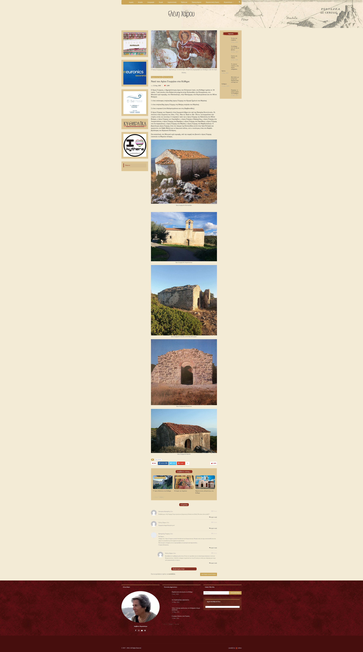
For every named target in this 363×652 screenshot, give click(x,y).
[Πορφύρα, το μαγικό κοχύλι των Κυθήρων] (226, 92)
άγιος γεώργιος (158, 459)
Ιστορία (140, 2)
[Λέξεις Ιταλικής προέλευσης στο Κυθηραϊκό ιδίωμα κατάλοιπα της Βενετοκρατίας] (166, 610)
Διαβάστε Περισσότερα (140, 626)
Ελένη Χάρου (190, 569)
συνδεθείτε (171, 574)
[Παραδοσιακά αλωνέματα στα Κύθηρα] (166, 594)
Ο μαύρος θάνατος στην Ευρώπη (180, 616)
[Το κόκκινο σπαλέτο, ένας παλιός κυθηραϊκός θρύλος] (226, 66)
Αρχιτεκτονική (172, 2)
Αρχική (131, 2)
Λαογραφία (150, 2)
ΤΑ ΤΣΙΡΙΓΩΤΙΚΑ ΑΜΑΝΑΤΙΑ (180, 600)
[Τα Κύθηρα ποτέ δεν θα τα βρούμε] (226, 49)
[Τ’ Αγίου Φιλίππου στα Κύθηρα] (163, 482)
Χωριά (161, 2)
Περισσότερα (228, 2)
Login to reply (213, 517)
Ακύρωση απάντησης (208, 574)
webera (240, 648)
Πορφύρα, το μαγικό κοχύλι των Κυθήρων (235, 91)
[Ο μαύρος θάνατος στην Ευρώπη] (166, 618)
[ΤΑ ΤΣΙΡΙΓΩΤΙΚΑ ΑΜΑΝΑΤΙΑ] (166, 602)
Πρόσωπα (184, 2)
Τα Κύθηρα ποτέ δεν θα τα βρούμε (235, 48)
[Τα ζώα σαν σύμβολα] (226, 41)
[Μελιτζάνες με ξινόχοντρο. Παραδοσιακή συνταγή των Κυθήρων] (226, 79)
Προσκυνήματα (196, 2)
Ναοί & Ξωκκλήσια (168, 77)
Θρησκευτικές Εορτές (212, 2)
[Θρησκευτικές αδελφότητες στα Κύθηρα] (205, 482)
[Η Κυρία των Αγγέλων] (184, 482)
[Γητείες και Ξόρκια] (226, 58)
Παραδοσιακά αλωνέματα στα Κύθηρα (182, 592)
